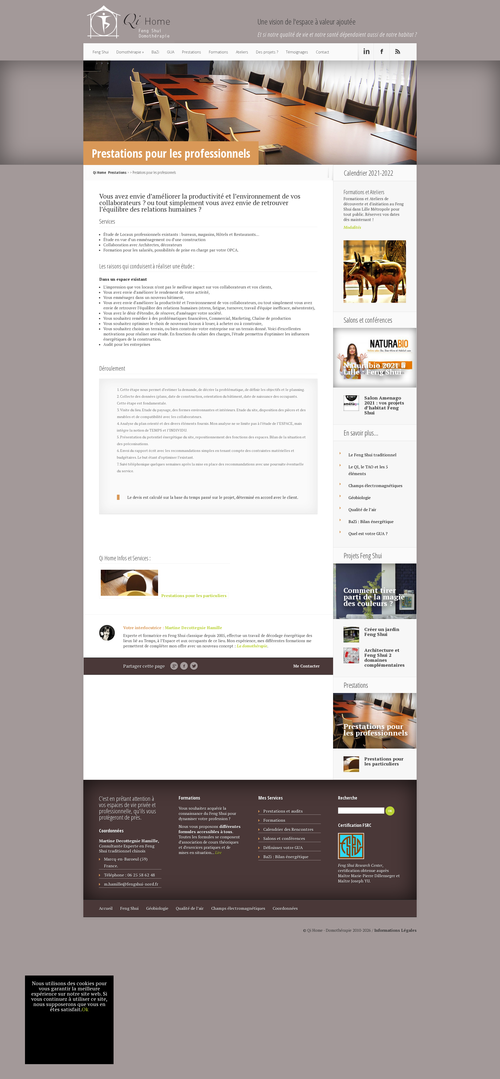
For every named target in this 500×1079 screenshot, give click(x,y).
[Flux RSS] (397, 51)
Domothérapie (128, 52)
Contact (322, 52)
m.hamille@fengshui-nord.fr (131, 884)
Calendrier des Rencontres (288, 829)
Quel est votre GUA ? (368, 533)
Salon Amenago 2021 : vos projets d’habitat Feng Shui (384, 405)
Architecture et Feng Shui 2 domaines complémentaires (384, 657)
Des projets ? (267, 52)
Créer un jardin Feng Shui (381, 631)
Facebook (184, 666)
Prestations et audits (283, 811)
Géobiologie (359, 497)
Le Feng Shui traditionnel (372, 455)
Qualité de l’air (362, 509)
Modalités (352, 227)
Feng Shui (101, 52)
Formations (218, 52)
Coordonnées (285, 908)
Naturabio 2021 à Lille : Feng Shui (374, 368)
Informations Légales (395, 930)
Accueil (106, 908)
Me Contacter (306, 666)
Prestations (191, 52)
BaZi (155, 52)
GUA (170, 52)
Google (174, 666)
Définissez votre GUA (283, 847)
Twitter (194, 666)
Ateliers (242, 52)
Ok (85, 1009)
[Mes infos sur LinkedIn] (366, 51)
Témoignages (297, 52)
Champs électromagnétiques (375, 485)
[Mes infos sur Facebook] (382, 51)
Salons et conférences (284, 838)
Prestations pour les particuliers (383, 761)
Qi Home (99, 172)
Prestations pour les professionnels (375, 729)
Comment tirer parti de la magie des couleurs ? (374, 596)
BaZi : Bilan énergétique (370, 521)
